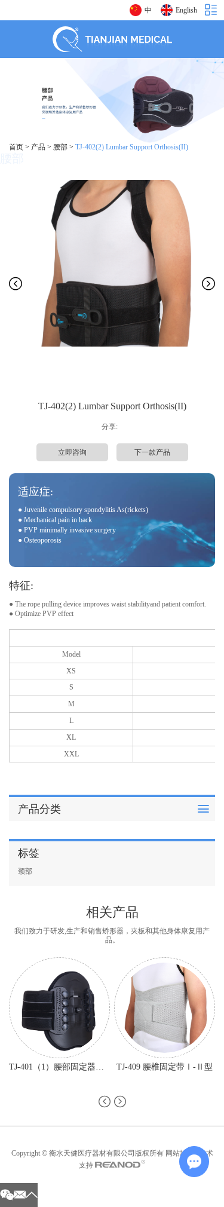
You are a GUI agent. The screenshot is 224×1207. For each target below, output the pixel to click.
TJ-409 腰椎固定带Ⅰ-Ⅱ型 (164, 1066)
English (186, 10)
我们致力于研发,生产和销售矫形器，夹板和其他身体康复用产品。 (112, 936)
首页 (16, 147)
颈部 (25, 871)
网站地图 (179, 1153)
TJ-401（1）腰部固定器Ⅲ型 (59, 1066)
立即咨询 (72, 452)
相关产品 (112, 912)
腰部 (60, 147)
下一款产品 (152, 452)
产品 (38, 147)
